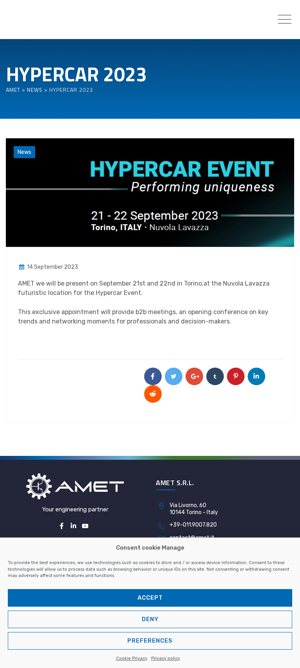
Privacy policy (165, 658)
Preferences (150, 640)
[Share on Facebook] (153, 376)
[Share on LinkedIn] (256, 376)
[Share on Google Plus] (194, 376)
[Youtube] (85, 526)
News (24, 152)
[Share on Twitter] (173, 376)
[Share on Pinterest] (236, 376)
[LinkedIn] (73, 526)
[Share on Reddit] (153, 394)
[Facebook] (61, 526)
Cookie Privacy (131, 658)
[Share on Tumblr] (215, 376)
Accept (150, 597)
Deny (150, 619)
